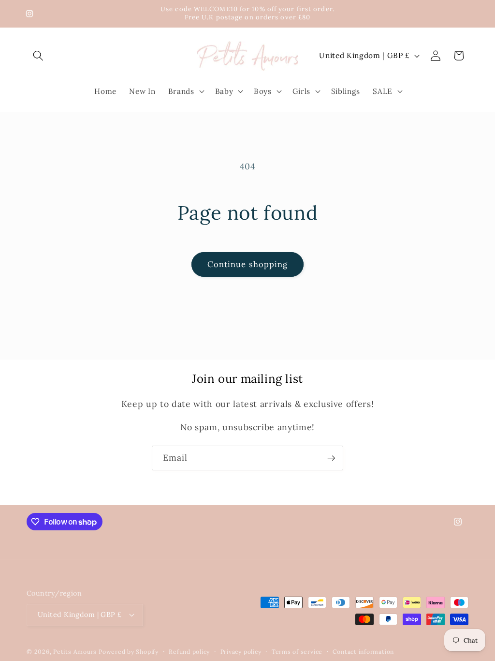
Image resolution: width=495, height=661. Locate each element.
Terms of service (297, 651)
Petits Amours (75, 651)
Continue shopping (247, 264)
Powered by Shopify (129, 651)
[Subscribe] (331, 458)
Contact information (363, 651)
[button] (38, 55)
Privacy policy (241, 651)
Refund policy (189, 651)
